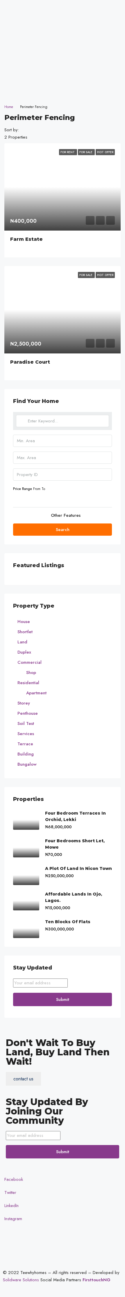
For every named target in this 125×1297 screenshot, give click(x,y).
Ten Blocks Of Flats (67, 921)
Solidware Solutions (21, 1280)
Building (25, 754)
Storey (23, 703)
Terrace (25, 744)
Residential (28, 683)
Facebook (13, 1179)
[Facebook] (62, 47)
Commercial (29, 662)
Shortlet (25, 632)
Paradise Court (30, 362)
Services (25, 733)
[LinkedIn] (62, 73)
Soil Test (25, 723)
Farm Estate (26, 239)
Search (62, 529)
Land (22, 642)
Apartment (36, 693)
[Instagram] (62, 86)
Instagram (12, 1218)
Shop (31, 672)
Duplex (24, 652)
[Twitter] (62, 60)
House (23, 621)
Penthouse (27, 713)
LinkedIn (11, 1205)
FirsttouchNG (96, 1280)
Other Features (65, 515)
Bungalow (27, 764)
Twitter (9, 1192)
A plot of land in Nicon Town (78, 868)
